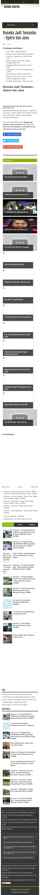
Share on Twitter (13, 140)
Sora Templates (23, 892)
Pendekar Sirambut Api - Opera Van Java (20, 81)
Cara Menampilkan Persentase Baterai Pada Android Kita (19, 847)
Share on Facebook (14, 134)
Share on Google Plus (15, 147)
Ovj (5, 44)
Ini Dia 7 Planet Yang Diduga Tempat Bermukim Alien (19, 699)
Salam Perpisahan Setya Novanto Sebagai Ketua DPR (19, 820)
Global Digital (12, 6)
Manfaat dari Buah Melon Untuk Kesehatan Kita (17, 873)
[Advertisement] (22, 15)
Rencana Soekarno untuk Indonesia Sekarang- (17, 694)
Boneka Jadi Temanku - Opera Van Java (20, 76)
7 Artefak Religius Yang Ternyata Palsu (14, 702)
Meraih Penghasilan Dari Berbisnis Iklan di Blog (18, 837)
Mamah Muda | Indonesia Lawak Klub (19, 74)
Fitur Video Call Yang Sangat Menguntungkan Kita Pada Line (20, 852)
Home (20, 487)
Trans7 (9, 44)
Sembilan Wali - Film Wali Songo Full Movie (18, 519)
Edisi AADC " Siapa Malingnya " (17, 51)
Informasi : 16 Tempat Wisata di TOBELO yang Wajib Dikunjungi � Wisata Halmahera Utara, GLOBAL (23, 716)
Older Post (34, 487)
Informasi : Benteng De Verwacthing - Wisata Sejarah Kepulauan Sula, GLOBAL (23, 754)
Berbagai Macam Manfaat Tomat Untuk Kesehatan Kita (19, 865)
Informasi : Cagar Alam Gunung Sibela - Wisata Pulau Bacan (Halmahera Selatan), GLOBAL (22, 772)
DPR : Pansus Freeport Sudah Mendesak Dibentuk (18, 812)
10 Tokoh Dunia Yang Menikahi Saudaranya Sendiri (18, 697)
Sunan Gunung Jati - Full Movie (14, 516)
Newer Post (5, 487)
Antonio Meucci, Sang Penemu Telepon (14, 705)
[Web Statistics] (6, 883)
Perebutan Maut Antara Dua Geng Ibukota (20, 54)
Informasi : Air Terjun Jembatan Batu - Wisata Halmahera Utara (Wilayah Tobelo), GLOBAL (21, 800)
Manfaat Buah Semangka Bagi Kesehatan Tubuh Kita (19, 880)
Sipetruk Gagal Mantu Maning (16, 79)
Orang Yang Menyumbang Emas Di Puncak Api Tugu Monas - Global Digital (23, 763)
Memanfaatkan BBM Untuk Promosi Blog (18, 842)
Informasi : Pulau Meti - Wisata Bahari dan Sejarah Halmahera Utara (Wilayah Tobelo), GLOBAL (22, 782)
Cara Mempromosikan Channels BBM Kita (18, 858)
